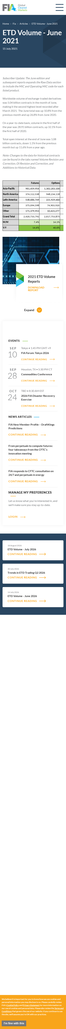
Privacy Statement (31, 1005)
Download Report (36, 288)
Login (13, 516)
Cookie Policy (13, 1005)
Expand (29, 310)
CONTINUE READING (34, 359)
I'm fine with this (14, 1023)
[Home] (15, 7)
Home (6, 23)
